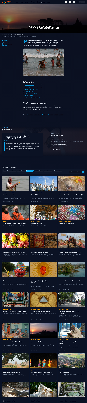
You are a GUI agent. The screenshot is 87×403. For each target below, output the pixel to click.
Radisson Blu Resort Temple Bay (33, 97)
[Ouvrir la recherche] (70, 2)
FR (73, 2)
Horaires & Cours (19, 2)
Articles (38, 2)
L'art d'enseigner (6, 172)
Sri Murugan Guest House (31, 93)
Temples (56, 114)
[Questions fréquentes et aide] (66, 2)
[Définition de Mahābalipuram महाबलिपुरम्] (44, 40)
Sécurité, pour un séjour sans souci (8, 45)
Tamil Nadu (44, 114)
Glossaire (43, 2)
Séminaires (27, 2)
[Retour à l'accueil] (7, 2)
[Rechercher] (83, 172)
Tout (4, 170)
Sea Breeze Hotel (29, 95)
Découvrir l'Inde (29, 170)
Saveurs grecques (57, 170)
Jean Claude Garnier (8, 36)
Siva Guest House (29, 91)
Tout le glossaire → (56, 149)
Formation (33, 2)
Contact (48, 2)
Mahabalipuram (30, 114)
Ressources (14, 172)
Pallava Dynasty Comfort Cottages (33, 87)
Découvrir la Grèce (48, 170)
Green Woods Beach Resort (31, 89)
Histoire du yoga (21, 170)
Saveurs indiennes (38, 170)
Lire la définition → (8, 152)
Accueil (3, 34)
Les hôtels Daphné (29, 85)
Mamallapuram (39, 40)
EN (76, 2)
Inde (11, 34)
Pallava (56, 40)
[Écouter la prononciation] (28, 136)
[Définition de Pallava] (59, 40)
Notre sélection (6, 42)
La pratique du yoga (11, 170)
